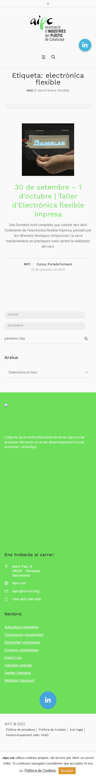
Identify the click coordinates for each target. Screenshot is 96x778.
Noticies (13, 314)
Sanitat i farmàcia (17, 673)
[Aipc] (48, 28)
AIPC (27, 264)
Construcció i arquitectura (23, 635)
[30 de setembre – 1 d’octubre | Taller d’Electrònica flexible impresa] (48, 149)
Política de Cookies (52, 729)
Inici (30, 90)
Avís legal (76, 729)
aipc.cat (19, 583)
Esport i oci (13, 657)
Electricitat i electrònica (22, 642)
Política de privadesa (20, 729)
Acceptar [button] (67, 771)
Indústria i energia (18, 665)
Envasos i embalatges (21, 650)
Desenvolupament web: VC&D (27, 735)
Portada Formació (60, 264)
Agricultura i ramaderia (21, 627)
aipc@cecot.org (26, 591)
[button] (85, 45)
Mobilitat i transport (19, 680)
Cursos (41, 264)
